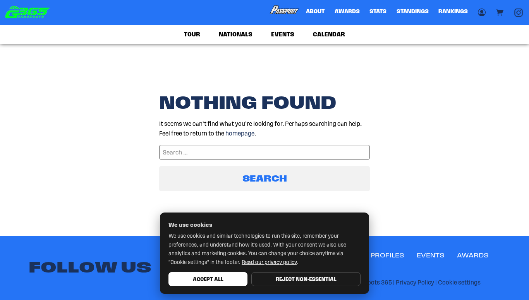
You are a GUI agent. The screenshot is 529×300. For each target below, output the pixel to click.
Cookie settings (459, 282)
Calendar (329, 34)
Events (282, 34)
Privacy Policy (415, 282)
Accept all (208, 279)
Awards (347, 11)
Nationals (235, 34)
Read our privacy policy (269, 262)
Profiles (387, 255)
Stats (377, 11)
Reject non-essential (306, 279)
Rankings (453, 11)
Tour (192, 34)
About (315, 11)
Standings (413, 11)
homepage (239, 133)
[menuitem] (284, 12)
